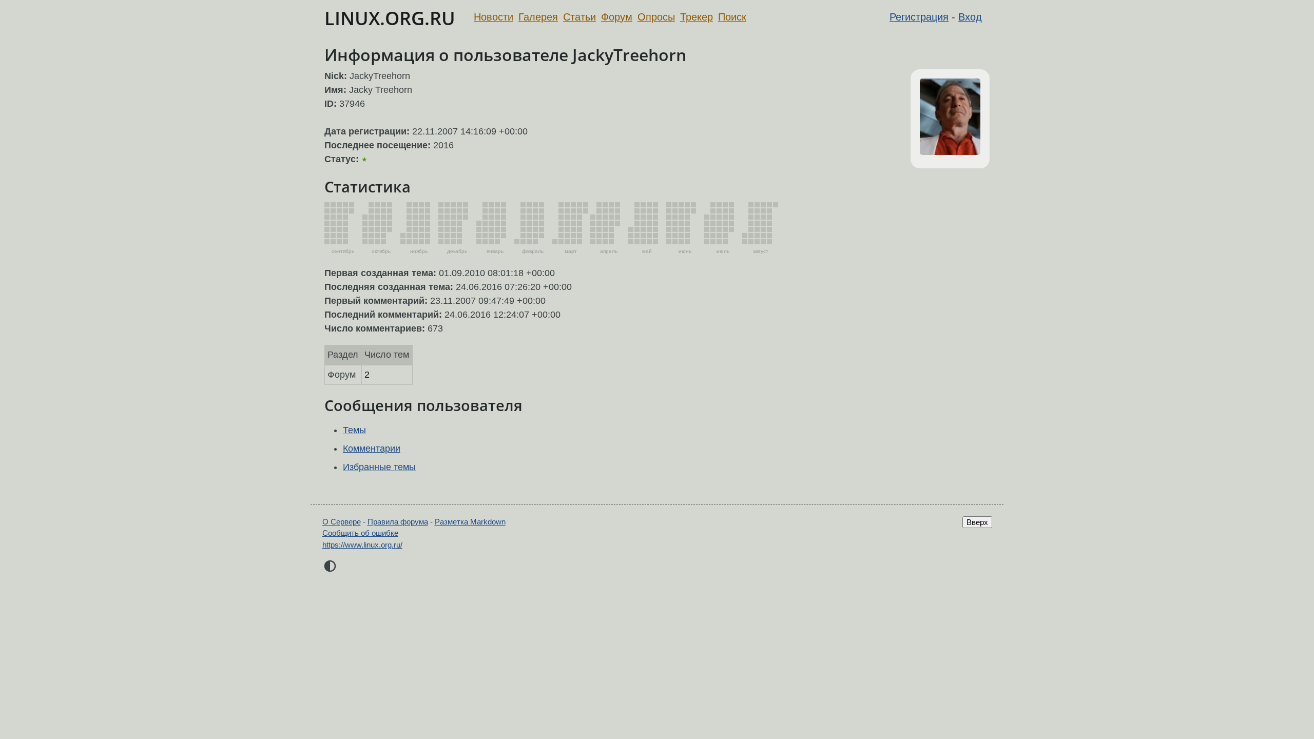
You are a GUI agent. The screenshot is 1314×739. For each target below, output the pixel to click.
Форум (616, 17)
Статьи (579, 17)
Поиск (732, 17)
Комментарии (371, 448)
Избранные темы (379, 467)
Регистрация (919, 17)
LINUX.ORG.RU (389, 18)
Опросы (656, 17)
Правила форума (398, 521)
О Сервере (341, 521)
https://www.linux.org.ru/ (362, 544)
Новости (493, 17)
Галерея (538, 17)
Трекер (696, 17)
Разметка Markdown (470, 521)
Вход (970, 17)
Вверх (977, 522)
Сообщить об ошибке (360, 533)
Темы (354, 430)
